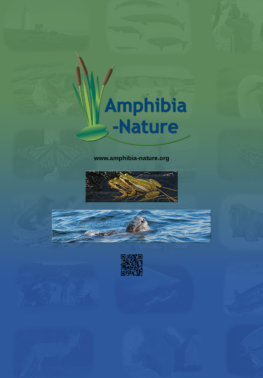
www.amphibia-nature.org (131, 158)
